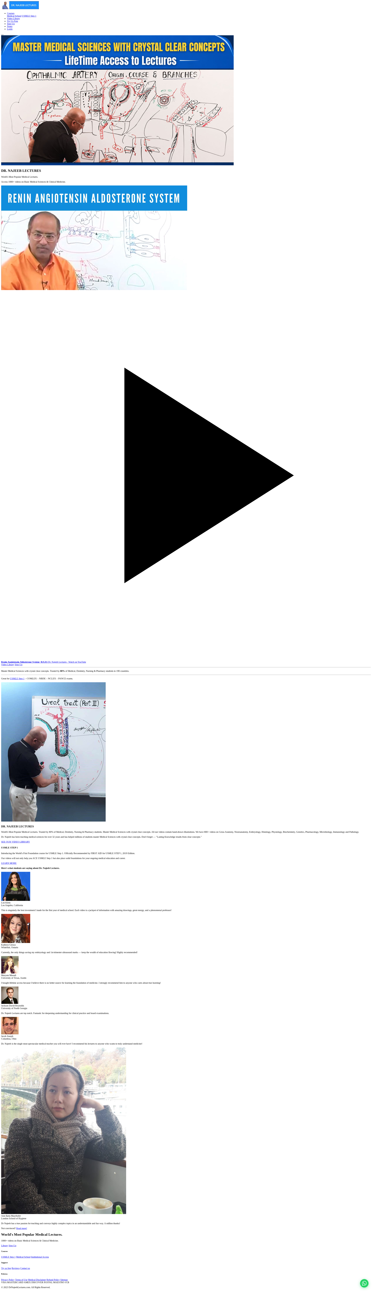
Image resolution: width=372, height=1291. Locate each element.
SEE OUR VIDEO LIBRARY (15, 842)
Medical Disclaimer (37, 1280)
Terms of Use (21, 1280)
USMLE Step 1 (29, 16)
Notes (9, 26)
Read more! (21, 1228)
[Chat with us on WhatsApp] (364, 1283)
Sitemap (64, 1280)
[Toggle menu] (2, 34)
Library (4, 1245)
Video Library (13, 18)
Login (9, 29)
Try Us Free (12, 21)
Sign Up (11, 24)
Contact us (25, 1268)
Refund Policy (53, 1280)
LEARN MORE (9, 863)
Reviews (16, 1268)
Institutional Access (40, 1257)
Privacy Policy (8, 1280)
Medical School (14, 16)
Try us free (6, 1268)
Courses (10, 13)
